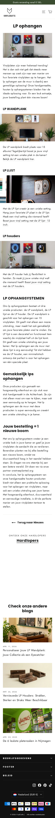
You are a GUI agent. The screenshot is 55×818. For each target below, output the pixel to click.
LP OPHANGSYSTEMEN (23, 298)
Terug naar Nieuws (30, 522)
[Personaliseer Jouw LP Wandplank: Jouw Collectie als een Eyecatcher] (27, 630)
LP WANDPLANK (15, 109)
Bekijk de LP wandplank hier (18, 159)
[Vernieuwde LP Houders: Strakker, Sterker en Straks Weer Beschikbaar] (27, 675)
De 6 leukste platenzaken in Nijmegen (27, 741)
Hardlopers (28, 540)
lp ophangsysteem (22, 438)
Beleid (8, 775)
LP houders (11, 236)
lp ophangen (10, 81)
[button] (11, 584)
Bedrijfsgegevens (17, 758)
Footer (8, 766)
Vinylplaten (9, 65)
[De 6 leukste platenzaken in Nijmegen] (27, 720)
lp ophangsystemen (22, 89)
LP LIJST (9, 170)
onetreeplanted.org (22, 470)
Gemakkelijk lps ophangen (18, 376)
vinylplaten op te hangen (31, 77)
